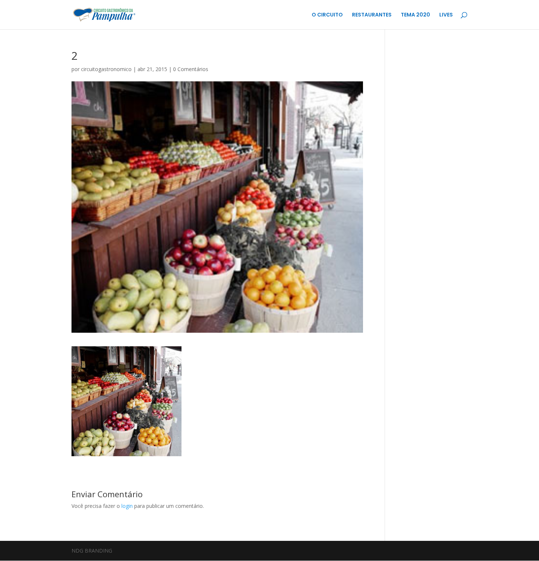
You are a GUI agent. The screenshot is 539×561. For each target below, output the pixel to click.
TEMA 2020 (415, 15)
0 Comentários (190, 69)
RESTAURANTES (372, 15)
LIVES (446, 15)
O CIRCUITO (327, 15)
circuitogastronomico (106, 69)
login (127, 505)
